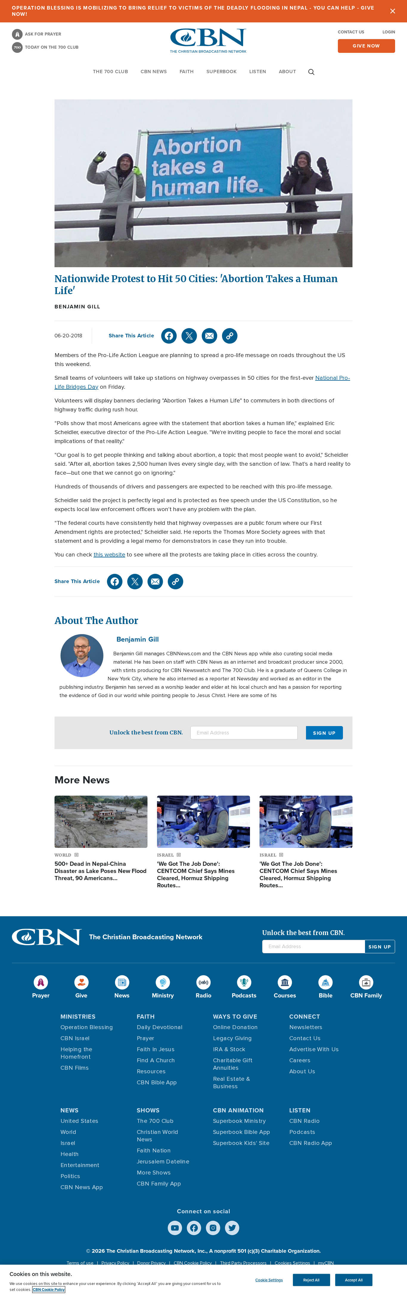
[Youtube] (175, 1228)
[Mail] (209, 336)
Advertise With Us (314, 1049)
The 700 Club (110, 71)
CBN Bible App (157, 1082)
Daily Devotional (159, 1027)
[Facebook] (169, 336)
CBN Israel (75, 1038)
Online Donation (235, 1027)
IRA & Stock (229, 1049)
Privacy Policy (115, 1263)
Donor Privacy (151, 1263)
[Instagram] (213, 1228)
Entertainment (80, 1165)
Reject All (311, 1280)
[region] (203, 1280)
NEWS (69, 1110)
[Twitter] (189, 336)
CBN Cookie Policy (193, 1263)
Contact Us (351, 32)
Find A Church (156, 1060)
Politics (70, 1176)
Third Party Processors (243, 1263)
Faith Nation (154, 1150)
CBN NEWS (154, 71)
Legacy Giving (232, 1038)
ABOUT (287, 71)
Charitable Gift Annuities (233, 1064)
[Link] (229, 336)
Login (389, 32)
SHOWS (148, 1110)
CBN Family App (159, 1183)
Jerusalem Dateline (163, 1161)
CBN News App (81, 1187)
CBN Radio (304, 1121)
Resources (151, 1071)
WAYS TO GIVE (235, 1016)
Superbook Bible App (241, 1132)
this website (109, 554)
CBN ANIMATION (238, 1110)
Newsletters (306, 1027)
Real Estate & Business (231, 1082)
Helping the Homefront (76, 1053)
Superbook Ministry (239, 1121)
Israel (67, 1143)
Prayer (145, 1038)
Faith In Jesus (156, 1049)
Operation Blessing (86, 1027)
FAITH (187, 71)
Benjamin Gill (77, 306)
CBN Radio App (310, 1143)
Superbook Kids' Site (241, 1143)
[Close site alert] (393, 11)
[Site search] (311, 75)
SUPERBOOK (221, 71)
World (68, 1132)
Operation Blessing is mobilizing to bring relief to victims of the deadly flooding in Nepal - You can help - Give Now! (193, 11)
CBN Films (74, 1067)
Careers (299, 1060)
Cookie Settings (269, 1280)
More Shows (154, 1172)
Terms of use (80, 1263)
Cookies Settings (292, 1263)
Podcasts (302, 1132)
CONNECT (304, 1016)
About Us (302, 1071)
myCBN (326, 1263)
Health (69, 1154)
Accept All (354, 1280)
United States (79, 1121)
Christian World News (157, 1136)
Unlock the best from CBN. (146, 732)
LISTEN (257, 71)
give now (366, 45)
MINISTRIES (78, 1016)
